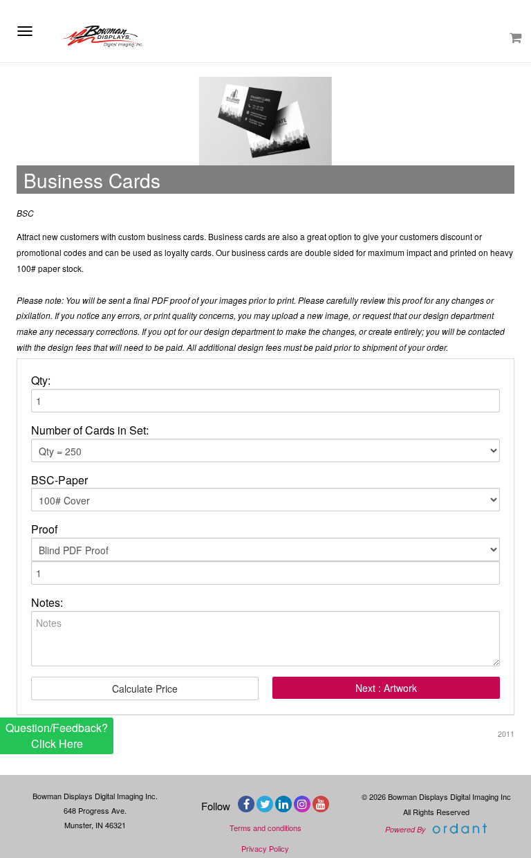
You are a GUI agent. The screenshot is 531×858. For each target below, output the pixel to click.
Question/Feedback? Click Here (57, 735)
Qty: (40, 380)
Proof (44, 529)
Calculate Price (145, 688)
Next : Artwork (386, 688)
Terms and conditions (265, 827)
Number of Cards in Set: (90, 430)
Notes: (47, 602)
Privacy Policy (265, 848)
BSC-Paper (59, 480)
